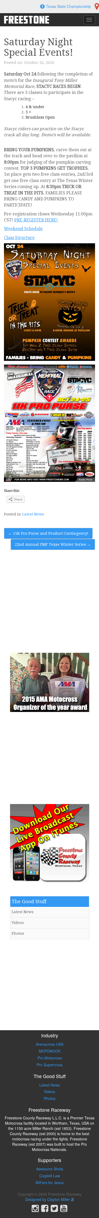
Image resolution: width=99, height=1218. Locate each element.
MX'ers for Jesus (50, 1182)
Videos (18, 923)
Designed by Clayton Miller (48, 1199)
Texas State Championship (68, 6)
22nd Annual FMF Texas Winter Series (53, 544)
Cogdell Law (49, 1175)
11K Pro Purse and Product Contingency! (48, 533)
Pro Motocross (49, 1057)
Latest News (33, 514)
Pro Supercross (50, 1064)
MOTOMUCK (49, 1051)
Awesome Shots (49, 1168)
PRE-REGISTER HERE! (36, 220)
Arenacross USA (49, 1044)
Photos (18, 933)
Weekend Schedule (23, 228)
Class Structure (19, 237)
